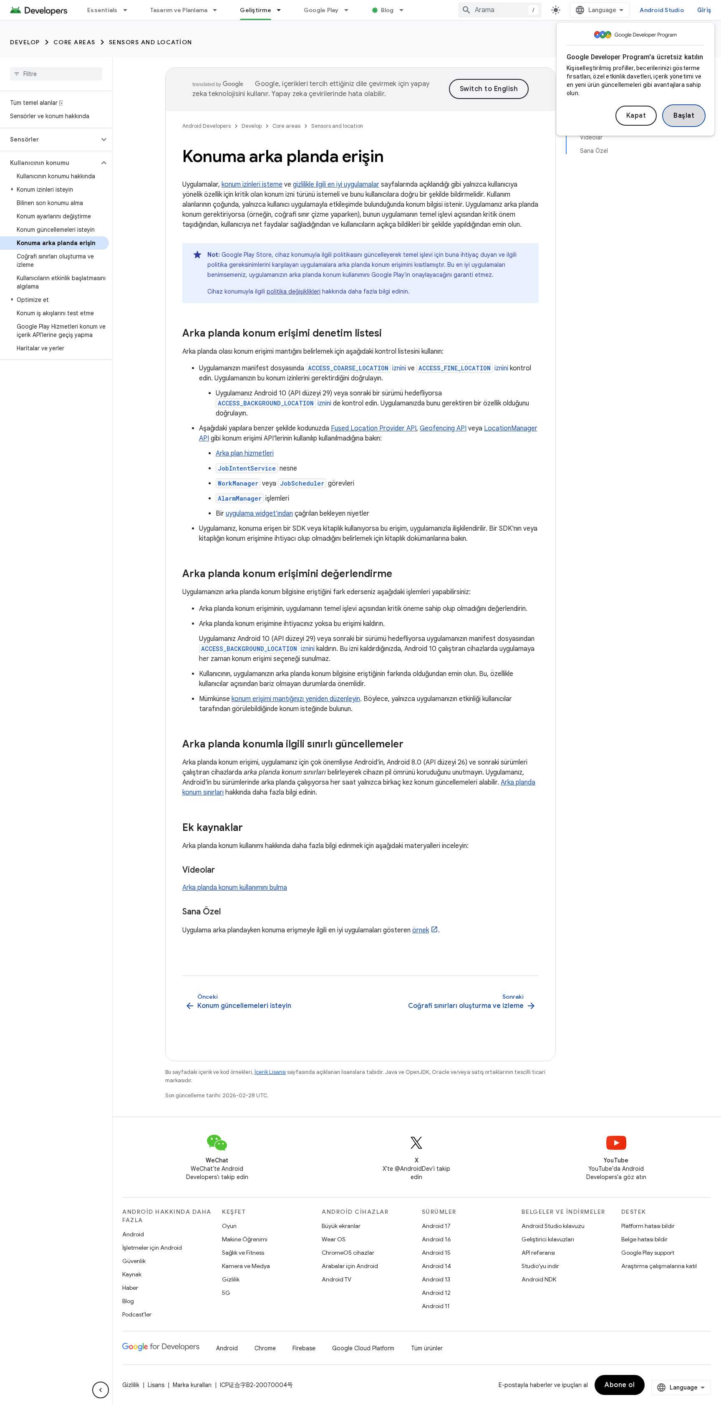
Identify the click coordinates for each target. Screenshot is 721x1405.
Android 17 (436, 1226)
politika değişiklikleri (293, 291)
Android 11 (436, 1306)
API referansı (538, 1252)
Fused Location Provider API (373, 428)
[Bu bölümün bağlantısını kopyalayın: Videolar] (223, 871)
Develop (25, 42)
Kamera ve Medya (246, 1266)
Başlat (683, 115)
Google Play (321, 10)
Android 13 (436, 1279)
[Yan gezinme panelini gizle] (100, 1390)
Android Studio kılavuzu (553, 1226)
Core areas (74, 42)
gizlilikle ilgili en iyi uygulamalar (336, 184)
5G (226, 1292)
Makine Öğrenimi (244, 1239)
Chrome (265, 1348)
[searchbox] (56, 74)
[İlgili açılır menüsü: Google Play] (350, 10)
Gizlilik (230, 1279)
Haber (130, 1287)
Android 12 (436, 1292)
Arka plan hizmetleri (245, 453)
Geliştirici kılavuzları (548, 1239)
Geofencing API (443, 428)
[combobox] (500, 10)
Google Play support (647, 1252)
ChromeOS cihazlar (348, 1252)
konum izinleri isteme (252, 184)
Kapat (636, 115)
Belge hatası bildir (644, 1239)
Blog (387, 10)
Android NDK (539, 1279)
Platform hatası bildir (648, 1226)
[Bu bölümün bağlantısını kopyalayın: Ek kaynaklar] (251, 828)
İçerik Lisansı (270, 1072)
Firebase (303, 1348)
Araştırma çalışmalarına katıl (659, 1266)
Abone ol (620, 1385)
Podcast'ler (136, 1314)
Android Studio (662, 10)
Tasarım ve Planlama (179, 10)
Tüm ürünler (427, 1348)
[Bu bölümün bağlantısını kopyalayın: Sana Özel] (229, 912)
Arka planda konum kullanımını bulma (234, 888)
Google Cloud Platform (363, 1348)
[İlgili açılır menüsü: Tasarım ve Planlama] (218, 10)
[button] (49, 139)
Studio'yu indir (540, 1266)
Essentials (102, 10)
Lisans (156, 1385)
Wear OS (333, 1239)
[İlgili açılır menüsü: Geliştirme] (282, 10)
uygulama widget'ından (259, 513)
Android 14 (436, 1266)
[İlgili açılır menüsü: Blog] (405, 10)
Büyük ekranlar (341, 1226)
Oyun (229, 1226)
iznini (357, 368)
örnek (420, 930)
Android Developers (206, 125)
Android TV (336, 1279)
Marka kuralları (192, 1385)
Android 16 (436, 1239)
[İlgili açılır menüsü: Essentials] (129, 10)
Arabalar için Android (350, 1266)
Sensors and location (150, 42)
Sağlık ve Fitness (243, 1252)
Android (133, 1234)
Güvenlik (134, 1261)
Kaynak (131, 1274)
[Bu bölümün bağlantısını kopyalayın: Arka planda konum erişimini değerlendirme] (400, 575)
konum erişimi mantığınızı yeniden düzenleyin (296, 699)
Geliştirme (255, 10)
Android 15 (436, 1252)
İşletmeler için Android (152, 1247)
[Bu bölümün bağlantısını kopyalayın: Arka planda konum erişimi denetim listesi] (390, 334)
